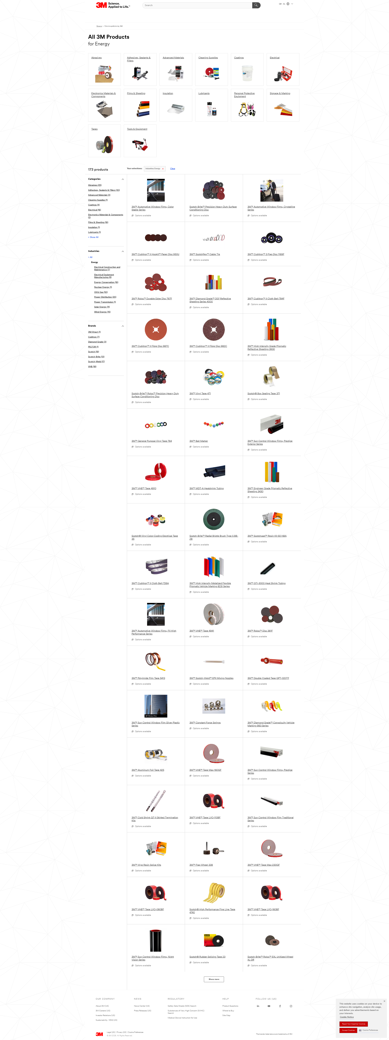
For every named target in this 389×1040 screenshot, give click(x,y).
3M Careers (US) (103, 1011)
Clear (172, 169)
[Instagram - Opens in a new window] (291, 1006)
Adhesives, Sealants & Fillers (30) (104, 190)
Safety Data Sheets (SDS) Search (182, 1006)
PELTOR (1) (93, 347)
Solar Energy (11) (102, 307)
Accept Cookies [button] (348, 1030)
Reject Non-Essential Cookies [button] (353, 1024)
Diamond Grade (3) (97, 342)
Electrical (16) (94, 210)
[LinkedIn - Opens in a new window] (258, 1006)
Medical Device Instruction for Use (182, 1018)
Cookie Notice (347, 1017)
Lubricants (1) (94, 232)
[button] (368, 1030)
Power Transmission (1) (105, 302)
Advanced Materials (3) (99, 195)
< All (90, 257)
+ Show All (93, 237)
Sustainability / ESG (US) (106, 1020)
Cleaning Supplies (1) (98, 200)
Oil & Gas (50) (101, 292)
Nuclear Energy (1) (103, 287)
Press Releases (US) (142, 1011)
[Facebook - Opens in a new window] (280, 1006)
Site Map (226, 1015)
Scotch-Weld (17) (96, 362)
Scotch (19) (93, 352)
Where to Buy (228, 1011)
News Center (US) (142, 1006)
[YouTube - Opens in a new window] (269, 1006)
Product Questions (230, 1006)
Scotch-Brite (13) (96, 357)
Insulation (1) (94, 227)
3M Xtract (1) (94, 332)
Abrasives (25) (95, 185)
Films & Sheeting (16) (98, 222)
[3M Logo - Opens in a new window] (113, 5)
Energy (153, 169)
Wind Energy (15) (102, 312)
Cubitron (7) (94, 337)
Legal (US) (111, 1032)
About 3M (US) (102, 1006)
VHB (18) (92, 367)
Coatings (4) (94, 205)
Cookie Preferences (135, 1032)
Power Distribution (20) (105, 297)
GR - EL (282, 4)
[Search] (256, 5)
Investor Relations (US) (105, 1015)
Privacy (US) (121, 1032)
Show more (214, 979)
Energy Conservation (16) (106, 282)
